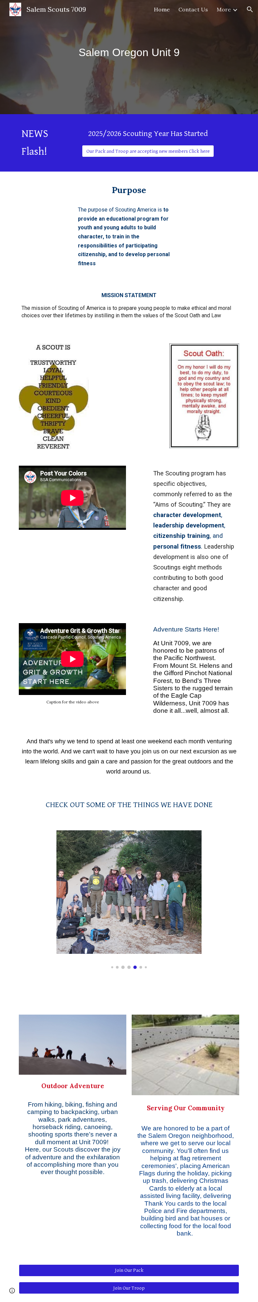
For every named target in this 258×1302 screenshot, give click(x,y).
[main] (129, 52)
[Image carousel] (128, 899)
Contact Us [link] (193, 9)
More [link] (224, 9)
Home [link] (162, 9)
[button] (250, 9)
